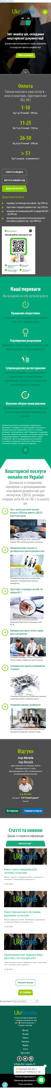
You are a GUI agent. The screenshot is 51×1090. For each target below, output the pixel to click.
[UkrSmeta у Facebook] (19, 1058)
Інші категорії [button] (25, 843)
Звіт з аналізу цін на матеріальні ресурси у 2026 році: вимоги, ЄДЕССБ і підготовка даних (26, 512)
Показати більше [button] (25, 983)
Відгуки (25, 1045)
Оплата (25, 1038)
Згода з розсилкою (25, 1084)
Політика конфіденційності (25, 1077)
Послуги (25, 1034)
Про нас (25, 1030)
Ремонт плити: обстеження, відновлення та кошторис (22, 914)
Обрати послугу (25, 55)
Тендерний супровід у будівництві (25, 705)
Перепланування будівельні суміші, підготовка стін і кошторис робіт (23, 956)
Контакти (25, 1042)
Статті (25, 1049)
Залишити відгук (33, 811)
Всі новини (25, 992)
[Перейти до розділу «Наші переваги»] (25, 72)
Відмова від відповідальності (25, 1080)
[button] (45, 12)
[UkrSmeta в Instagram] (31, 1058)
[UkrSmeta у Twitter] (25, 1058)
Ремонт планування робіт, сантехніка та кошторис (21, 871)
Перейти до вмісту (7, 1)
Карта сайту (25, 1053)
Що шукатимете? (6, 1001)
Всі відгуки (12, 811)
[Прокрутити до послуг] (25, 450)
